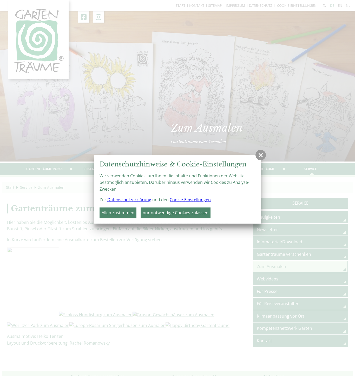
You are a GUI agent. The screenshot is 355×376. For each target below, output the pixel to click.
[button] (260, 155)
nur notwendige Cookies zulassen (175, 213)
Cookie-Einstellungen (190, 200)
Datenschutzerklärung (129, 200)
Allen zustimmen (118, 213)
